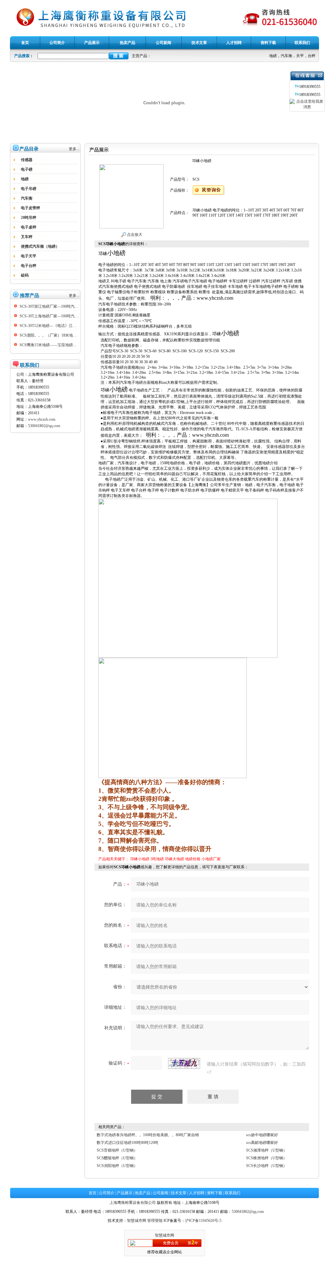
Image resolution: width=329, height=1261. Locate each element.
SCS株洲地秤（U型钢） (266, 1158)
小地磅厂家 (211, 859)
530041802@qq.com (44, 426)
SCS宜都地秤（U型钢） (117, 1150)
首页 (92, 1193)
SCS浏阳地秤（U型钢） (117, 1165)
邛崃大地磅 (174, 859)
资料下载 (214, 1193)
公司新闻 (160, 1193)
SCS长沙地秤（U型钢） (266, 1165)
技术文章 (178, 1193)
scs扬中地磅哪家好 (262, 1135)
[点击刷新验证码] (184, 1063)
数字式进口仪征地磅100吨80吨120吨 (127, 1142)
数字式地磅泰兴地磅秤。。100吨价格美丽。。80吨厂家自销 (148, 1135)
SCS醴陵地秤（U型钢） (117, 1158)
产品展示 (124, 1193)
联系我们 (232, 1193)
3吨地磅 (157, 859)
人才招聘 (196, 1193)
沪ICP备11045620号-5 (203, 1220)
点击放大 (134, 234)
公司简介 (106, 1193)
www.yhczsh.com (41, 419)
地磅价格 (192, 859)
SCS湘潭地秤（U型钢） (266, 1150)
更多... (74, 149)
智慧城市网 (136, 1220)
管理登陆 (155, 1220)
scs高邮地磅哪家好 (262, 1142)
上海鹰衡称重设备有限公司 (133, 1202)
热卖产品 (142, 1193)
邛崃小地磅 (139, 859)
